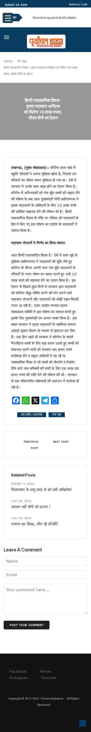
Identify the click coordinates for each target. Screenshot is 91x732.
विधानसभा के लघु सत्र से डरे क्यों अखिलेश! (54, 18)
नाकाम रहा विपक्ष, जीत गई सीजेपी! (34, 524)
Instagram (18, 677)
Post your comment (26, 624)
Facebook (17, 671)
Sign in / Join (78, 4)
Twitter (44, 671)
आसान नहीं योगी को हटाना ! (30, 507)
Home (8, 61)
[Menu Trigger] (8, 18)
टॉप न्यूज (21, 61)
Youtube (48, 677)
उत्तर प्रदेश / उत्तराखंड (31, 414)
